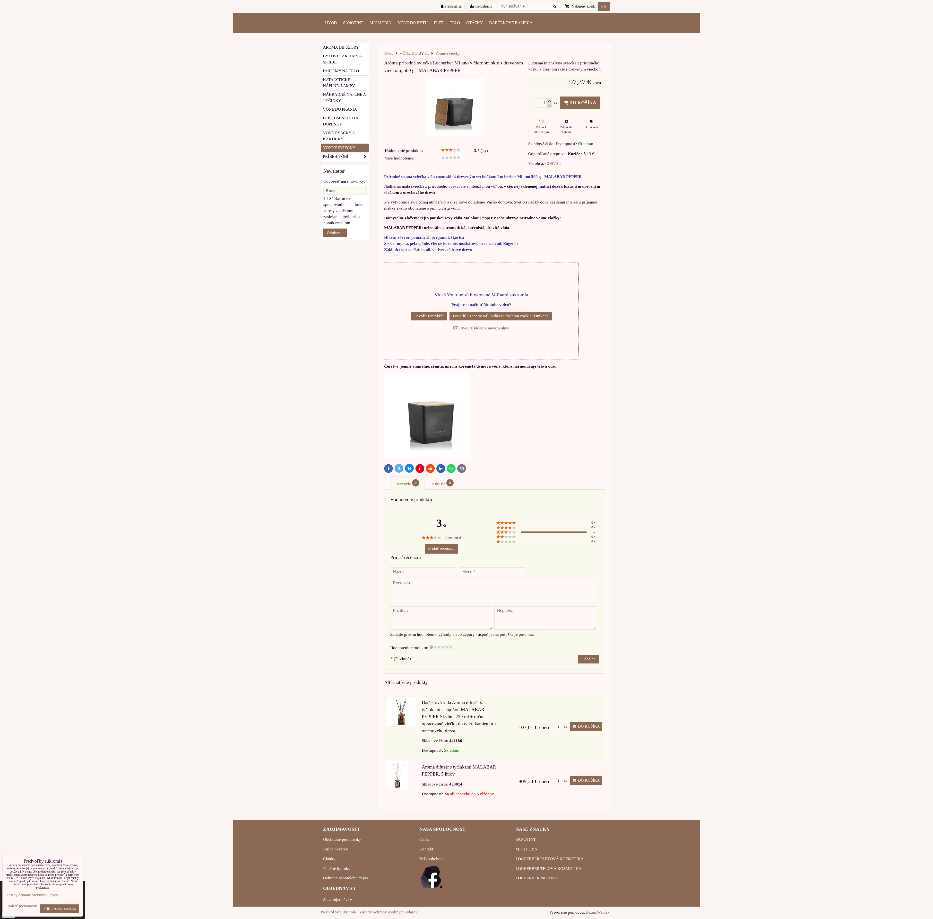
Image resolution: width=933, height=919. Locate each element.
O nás (424, 839)
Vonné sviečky (339, 147)
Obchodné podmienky (342, 839)
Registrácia (483, 6)
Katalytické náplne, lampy (339, 82)
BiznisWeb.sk (598, 912)
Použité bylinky (336, 868)
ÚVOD (331, 22)
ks (565, 726)
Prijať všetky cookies (59, 908)
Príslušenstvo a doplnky (340, 121)
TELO (455, 22)
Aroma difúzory (341, 47)
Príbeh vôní (335, 156)
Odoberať (335, 232)
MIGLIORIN (380, 22)
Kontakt (426, 849)
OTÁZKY (474, 22)
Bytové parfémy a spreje (342, 59)
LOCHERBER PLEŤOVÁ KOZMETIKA (550, 859)
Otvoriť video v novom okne (483, 328)
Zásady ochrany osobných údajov (389, 912)
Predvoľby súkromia (338, 912)
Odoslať (588, 659)
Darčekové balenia (511, 22)
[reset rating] (431, 647)
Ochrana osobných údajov (345, 878)
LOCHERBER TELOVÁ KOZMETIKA (548, 868)
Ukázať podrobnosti (21, 906)
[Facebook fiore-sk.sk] (431, 886)
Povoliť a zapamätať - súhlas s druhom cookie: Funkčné (501, 316)
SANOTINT (353, 22)
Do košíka (582, 102)
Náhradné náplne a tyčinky (344, 97)
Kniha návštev (335, 849)
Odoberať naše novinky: (344, 181)
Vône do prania (340, 109)
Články (329, 859)
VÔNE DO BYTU (413, 22)
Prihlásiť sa (452, 6)
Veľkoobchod (431, 859)
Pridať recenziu (441, 548)
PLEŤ (438, 22)
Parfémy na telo (341, 71)
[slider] (450, 150)
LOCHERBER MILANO (536, 878)
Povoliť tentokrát (429, 316)
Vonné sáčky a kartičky (339, 136)
